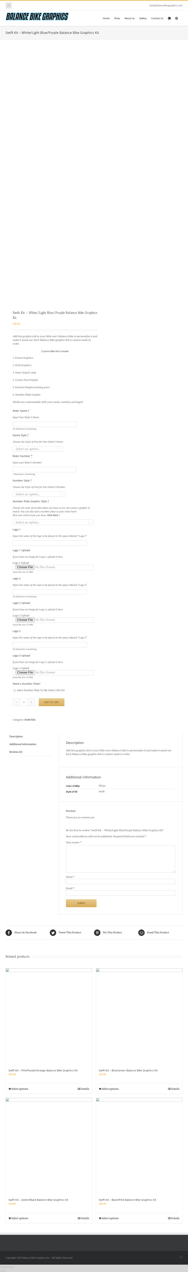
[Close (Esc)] (11, 1267)
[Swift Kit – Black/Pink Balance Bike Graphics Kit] (139, 1146)
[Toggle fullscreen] (4, 1267)
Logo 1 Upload (23, 567)
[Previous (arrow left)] (1, 1270)
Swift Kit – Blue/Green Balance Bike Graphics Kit (128, 1070)
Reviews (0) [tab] (15, 752)
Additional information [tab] (22, 744)
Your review (74, 842)
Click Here (53, 515)
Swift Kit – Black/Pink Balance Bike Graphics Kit (127, 1200)
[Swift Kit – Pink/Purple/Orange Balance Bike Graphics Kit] (49, 1016)
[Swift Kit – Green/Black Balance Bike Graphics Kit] (49, 1146)
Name (70, 876)
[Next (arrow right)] (4, 1270)
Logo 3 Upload (23, 673)
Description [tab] (16, 736)
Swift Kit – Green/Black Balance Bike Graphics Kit (38, 1200)
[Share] (8, 1267)
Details (85, 1089)
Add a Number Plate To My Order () (40, 690)
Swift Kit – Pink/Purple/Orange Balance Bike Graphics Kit (43, 1070)
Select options (19, 1089)
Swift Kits (29, 719)
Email (70, 888)
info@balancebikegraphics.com (165, 5)
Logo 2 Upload (23, 620)
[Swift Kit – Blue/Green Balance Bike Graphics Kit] (139, 1016)
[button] (176, 18)
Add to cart (51, 702)
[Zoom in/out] (1, 1267)
